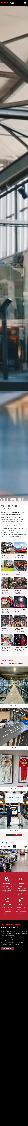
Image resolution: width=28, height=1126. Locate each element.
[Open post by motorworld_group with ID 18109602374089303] (14, 727)
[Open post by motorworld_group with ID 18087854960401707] (14, 810)
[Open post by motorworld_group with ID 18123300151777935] (14, 685)
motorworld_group (14, 668)
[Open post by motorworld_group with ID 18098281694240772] (14, 768)
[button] (24, 3)
